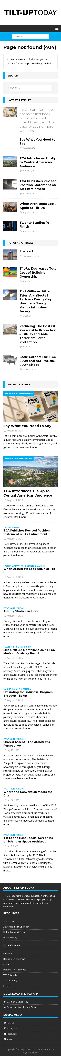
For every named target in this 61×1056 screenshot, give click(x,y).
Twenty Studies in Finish (21, 611)
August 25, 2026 (29, 148)
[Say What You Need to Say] (10, 112)
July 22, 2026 (13, 750)
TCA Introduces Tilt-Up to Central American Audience (37, 162)
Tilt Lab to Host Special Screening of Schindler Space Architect (28, 839)
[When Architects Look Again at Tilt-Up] (10, 207)
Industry (7, 953)
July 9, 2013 (28, 281)
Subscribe (8, 921)
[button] (56, 28)
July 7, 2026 (12, 846)
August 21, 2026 (29, 170)
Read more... (25, 728)
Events (6, 985)
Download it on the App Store (21, 1007)
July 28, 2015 (28, 316)
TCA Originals (10, 975)
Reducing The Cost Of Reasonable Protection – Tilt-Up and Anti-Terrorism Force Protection (37, 334)
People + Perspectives (14, 969)
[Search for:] (30, 36)
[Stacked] (10, 254)
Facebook (11, 1033)
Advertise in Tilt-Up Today (16, 926)
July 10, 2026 (13, 800)
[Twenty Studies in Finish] (10, 226)
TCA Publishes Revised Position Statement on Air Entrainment (38, 185)
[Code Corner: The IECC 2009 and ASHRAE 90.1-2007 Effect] (10, 360)
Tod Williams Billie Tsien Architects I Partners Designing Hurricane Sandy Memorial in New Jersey (35, 301)
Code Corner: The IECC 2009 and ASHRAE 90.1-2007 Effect (38, 361)
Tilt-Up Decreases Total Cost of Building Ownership (38, 272)
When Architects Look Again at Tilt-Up (37, 206)
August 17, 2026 (29, 212)
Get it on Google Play (17, 1001)
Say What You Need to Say (37, 126)
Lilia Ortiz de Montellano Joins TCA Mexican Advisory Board (29, 651)
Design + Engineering (14, 958)
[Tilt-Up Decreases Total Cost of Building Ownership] (10, 272)
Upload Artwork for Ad (14, 932)
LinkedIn (10, 1022)
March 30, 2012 (29, 369)
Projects (7, 964)
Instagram (11, 1028)
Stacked (26, 251)
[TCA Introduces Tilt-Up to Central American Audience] (10, 161)
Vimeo (9, 1039)
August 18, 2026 (29, 193)
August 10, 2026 (15, 700)
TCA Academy (10, 980)
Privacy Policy (10, 937)
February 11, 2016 (31, 256)
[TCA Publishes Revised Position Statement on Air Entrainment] (10, 184)
